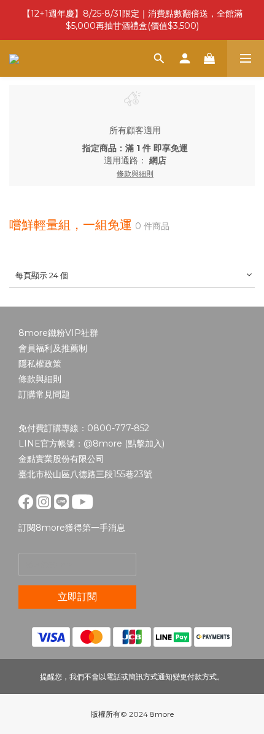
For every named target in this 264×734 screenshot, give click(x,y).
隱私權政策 (39, 363)
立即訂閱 (77, 597)
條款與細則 (39, 379)
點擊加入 (145, 443)
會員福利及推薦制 (52, 348)
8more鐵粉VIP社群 (58, 332)
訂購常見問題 (44, 394)
